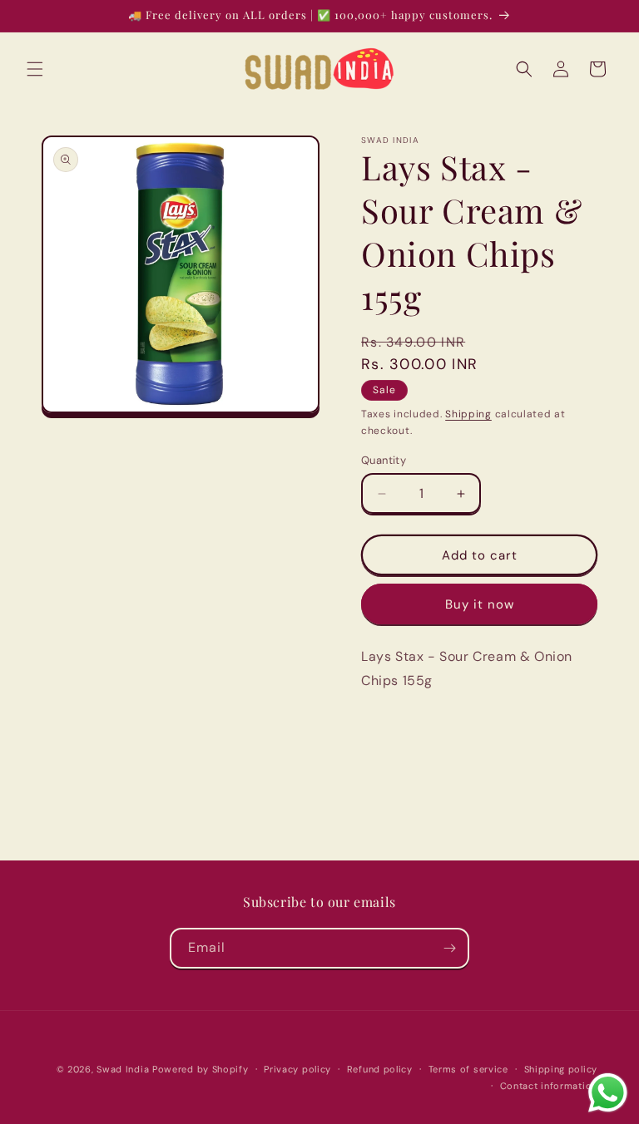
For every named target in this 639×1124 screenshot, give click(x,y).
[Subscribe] (449, 948)
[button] (35, 69)
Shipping (468, 414)
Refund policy (380, 1069)
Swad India (123, 1069)
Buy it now (479, 604)
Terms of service (468, 1069)
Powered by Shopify (200, 1069)
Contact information (548, 1086)
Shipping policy (561, 1069)
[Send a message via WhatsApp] (608, 1093)
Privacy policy (297, 1069)
